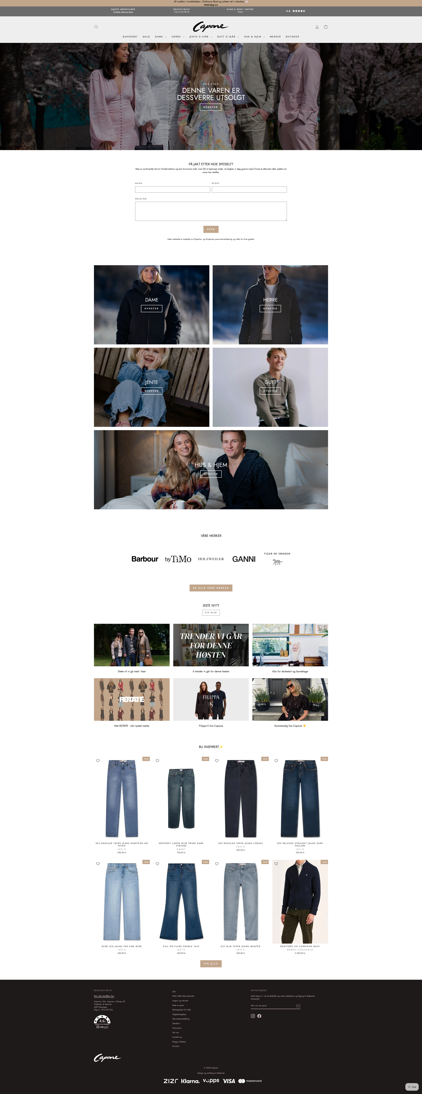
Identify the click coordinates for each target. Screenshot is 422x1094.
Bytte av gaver (178, 1005)
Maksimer (221, 1073)
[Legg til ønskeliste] (98, 761)
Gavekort (130, 36)
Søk (174, 991)
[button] (298, 11)
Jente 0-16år (200, 36)
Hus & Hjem (253, 36)
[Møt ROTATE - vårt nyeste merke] (132, 699)
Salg (146, 36)
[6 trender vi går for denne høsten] (211, 645)
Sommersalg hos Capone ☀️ (290, 726)
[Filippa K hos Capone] (211, 699)
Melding (141, 199)
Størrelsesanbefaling (180, 1018)
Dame (159, 36)
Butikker (292, 36)
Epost (216, 183)
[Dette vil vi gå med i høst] (132, 645)
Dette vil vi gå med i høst (132, 671)
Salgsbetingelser (179, 1014)
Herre (177, 36)
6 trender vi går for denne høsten (211, 671)
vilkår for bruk (241, 239)
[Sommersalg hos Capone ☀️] (290, 699)
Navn (138, 183)
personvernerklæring (223, 239)
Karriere (175, 1046)
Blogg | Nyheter (179, 1041)
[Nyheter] (151, 304)
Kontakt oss (177, 1037)
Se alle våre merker (211, 587)
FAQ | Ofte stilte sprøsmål (183, 996)
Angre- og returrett (180, 1000)
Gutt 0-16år (227, 36)
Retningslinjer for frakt (181, 1009)
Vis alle (211, 612)
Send (211, 229)
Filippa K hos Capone (211, 726)
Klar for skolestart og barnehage (290, 671)
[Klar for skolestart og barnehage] (290, 645)
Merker (275, 36)
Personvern (177, 1028)
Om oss (175, 1032)
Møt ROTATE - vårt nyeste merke (131, 726)
